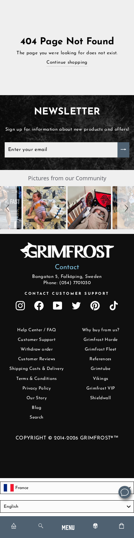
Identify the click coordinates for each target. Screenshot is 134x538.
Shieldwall (100, 398)
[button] (8, 207)
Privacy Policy (36, 388)
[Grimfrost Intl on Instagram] (20, 305)
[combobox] (67, 488)
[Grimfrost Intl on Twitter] (76, 305)
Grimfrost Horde (101, 339)
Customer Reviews (36, 359)
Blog (36, 407)
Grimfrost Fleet (101, 349)
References (100, 359)
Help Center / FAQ (36, 330)
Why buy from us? (100, 330)
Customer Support (36, 339)
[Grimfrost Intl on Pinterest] (95, 305)
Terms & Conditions (36, 378)
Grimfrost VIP (100, 388)
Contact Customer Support (67, 294)
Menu (68, 527)
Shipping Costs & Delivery (36, 368)
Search (36, 417)
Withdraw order (37, 349)
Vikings (100, 378)
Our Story (36, 398)
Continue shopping (66, 62)
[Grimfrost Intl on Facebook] (39, 305)
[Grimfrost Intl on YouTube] (57, 305)
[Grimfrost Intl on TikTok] (113, 305)
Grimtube (100, 368)
